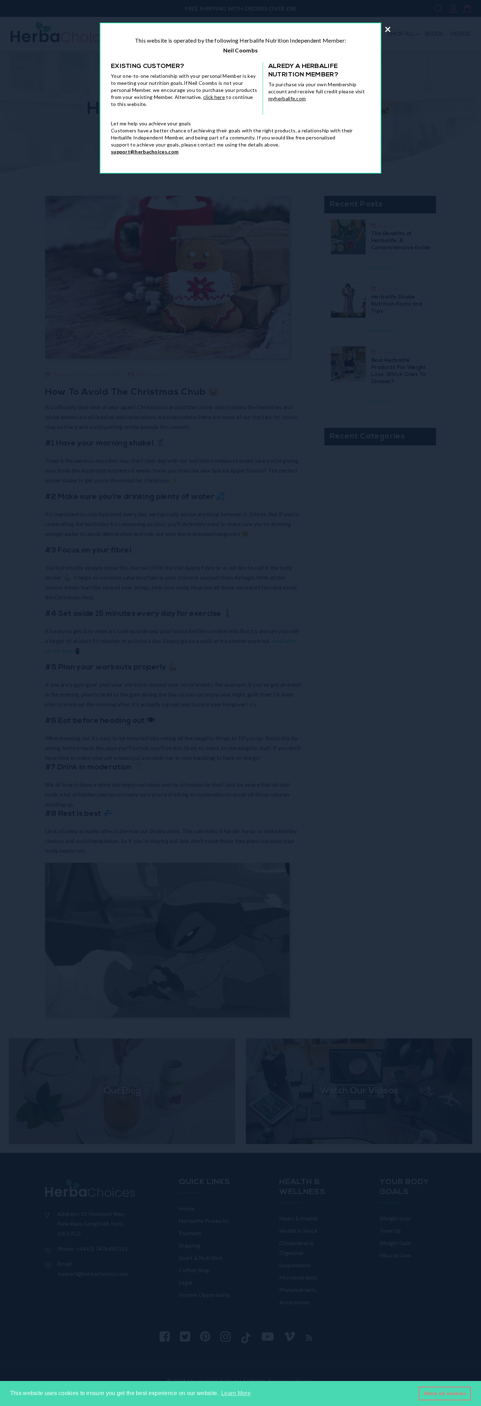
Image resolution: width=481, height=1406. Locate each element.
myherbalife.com (287, 98)
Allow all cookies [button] (445, 1393)
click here (214, 97)
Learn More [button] (236, 1393)
